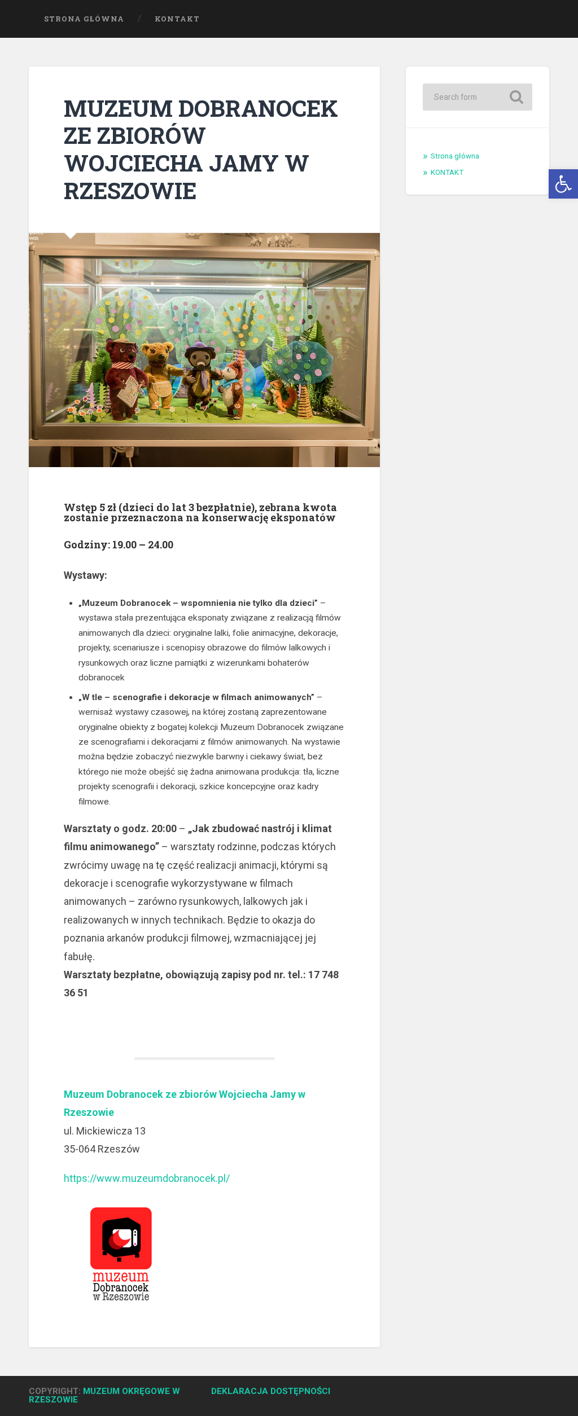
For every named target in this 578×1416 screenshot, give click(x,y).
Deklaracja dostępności (270, 1391)
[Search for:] (477, 97)
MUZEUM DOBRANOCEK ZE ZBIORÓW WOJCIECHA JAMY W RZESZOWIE (201, 149)
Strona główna (84, 18)
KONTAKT (177, 18)
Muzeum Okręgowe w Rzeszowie (104, 1395)
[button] (563, 184)
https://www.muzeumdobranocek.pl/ (147, 1178)
